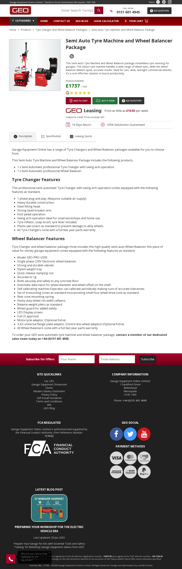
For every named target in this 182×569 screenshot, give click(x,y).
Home (44, 21)
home (12, 29)
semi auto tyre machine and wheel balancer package (123, 29)
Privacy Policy (49, 394)
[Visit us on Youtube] (144, 439)
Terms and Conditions (49, 401)
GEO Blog (82, 21)
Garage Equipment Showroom (49, 384)
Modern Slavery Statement (49, 391)
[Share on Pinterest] (164, 2)
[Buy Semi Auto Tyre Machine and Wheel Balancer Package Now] (105, 104)
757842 (48, 436)
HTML (47, 565)
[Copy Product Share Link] (70, 56)
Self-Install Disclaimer (49, 398)
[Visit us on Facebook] (116, 439)
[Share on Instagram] (169, 2)
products (26, 29)
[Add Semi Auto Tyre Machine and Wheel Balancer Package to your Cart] (78, 104)
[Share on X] (158, 2)
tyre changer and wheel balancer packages (61, 29)
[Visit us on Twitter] (130, 439)
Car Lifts (49, 381)
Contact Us (61, 21)
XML (40, 565)
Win (49, 404)
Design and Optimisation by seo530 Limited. (132, 565)
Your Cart (134, 21)
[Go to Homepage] (20, 9)
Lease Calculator (106, 21)
